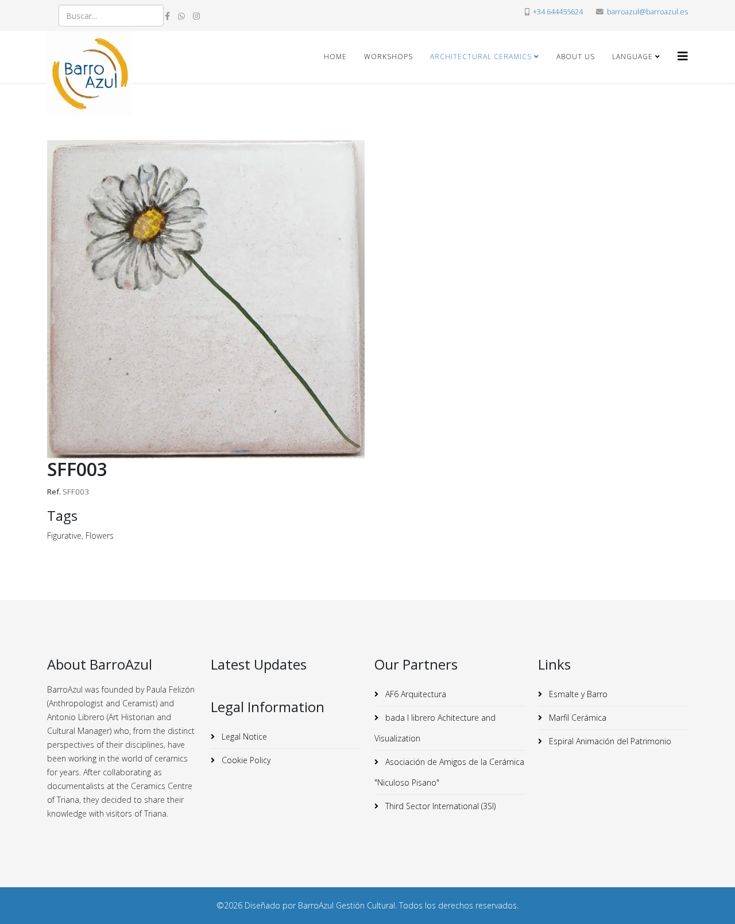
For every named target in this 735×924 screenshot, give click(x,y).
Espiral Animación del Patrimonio (609, 741)
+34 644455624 (558, 12)
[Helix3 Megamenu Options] (683, 56)
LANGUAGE (632, 56)
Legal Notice (243, 736)
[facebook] (167, 15)
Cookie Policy (244, 760)
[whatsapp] (181, 15)
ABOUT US (575, 56)
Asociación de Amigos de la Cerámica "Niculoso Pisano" (449, 772)
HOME (335, 56)
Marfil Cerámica (576, 717)
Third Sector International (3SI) (439, 806)
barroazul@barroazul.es (647, 12)
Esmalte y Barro (577, 694)
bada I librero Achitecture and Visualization (435, 728)
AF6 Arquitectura (414, 694)
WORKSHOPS (388, 56)
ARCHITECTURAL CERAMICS (481, 56)
